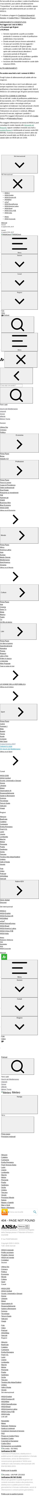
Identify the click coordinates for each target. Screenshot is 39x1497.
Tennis (2, 734)
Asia (1, 552)
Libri (2, 631)
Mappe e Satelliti (7, 1202)
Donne (2, 783)
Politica (3, 432)
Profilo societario (7, 1252)
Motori (2, 788)
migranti (3, 411)
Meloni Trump (5, 419)
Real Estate (4, 490)
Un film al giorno (6, 622)
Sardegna (3, 849)
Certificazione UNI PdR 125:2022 (11, 1477)
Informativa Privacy (28, 18)
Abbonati (4, 223)
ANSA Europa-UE (10, 197)
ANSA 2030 (4, 508)
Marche (3, 839)
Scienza (3, 798)
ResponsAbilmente (7, 793)
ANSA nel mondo (7, 1257)
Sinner (2, 414)
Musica (2, 614)
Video (3, 313)
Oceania (3, 565)
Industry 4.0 (4, 459)
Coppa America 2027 (8, 744)
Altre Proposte (5, 663)
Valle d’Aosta (5, 862)
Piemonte (3, 844)
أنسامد (7, 202)
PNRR (2, 500)
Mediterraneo (5, 560)
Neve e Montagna (7, 1207)
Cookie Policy (14, 18)
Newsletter (3, 944)
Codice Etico (6, 1443)
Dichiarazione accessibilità (11, 1446)
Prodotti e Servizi (7, 1255)
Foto (2, 311)
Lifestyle (3, 786)
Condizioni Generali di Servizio (12, 1431)
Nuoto (2, 736)
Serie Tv (3, 609)
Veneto (2, 864)
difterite (2, 416)
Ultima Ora (4, 427)
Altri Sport (3, 741)
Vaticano (3, 806)
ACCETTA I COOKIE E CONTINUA (13, 96)
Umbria (2, 859)
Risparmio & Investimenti (9, 493)
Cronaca (3, 430)
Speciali (3, 879)
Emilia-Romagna (6, 827)
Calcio (2, 724)
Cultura (4, 592)
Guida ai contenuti (8, 1428)
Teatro (2, 617)
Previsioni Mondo (7, 1197)
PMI (1, 495)
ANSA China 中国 (10, 210)
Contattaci (5, 1260)
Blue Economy (5, 505)
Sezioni (19, 255)
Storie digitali (5, 900)
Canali (19, 274)
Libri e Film (4, 656)
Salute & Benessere (7, 796)
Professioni (19, 461)
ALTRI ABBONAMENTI (8, 68)
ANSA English (9, 195)
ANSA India (8, 213)
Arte (1, 604)
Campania (4, 824)
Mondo (3, 535)
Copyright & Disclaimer (9, 1441)
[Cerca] (17, 324)
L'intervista (4, 661)
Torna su (21, 1226)
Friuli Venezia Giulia (8, 1165)
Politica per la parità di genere (12, 1494)
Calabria (3, 822)
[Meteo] (4, 1212)
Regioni (19, 292)
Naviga (19, 1097)
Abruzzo (3, 817)
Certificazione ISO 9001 (8, 1451)
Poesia (2, 651)
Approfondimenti (6, 646)
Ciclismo (3, 739)
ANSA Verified (5, 778)
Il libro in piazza (6, 658)
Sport (3, 712)
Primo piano (5, 1134)
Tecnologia (4, 801)
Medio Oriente (5, 557)
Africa (2, 547)
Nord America (5, 562)
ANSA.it (7, 193)
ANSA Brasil (8, 208)
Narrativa (3, 648)
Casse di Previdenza (7, 485)
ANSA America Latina (12, 206)
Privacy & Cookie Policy (10, 1436)
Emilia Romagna (7, 1162)
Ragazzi (3, 653)
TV (1, 619)
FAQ (1, 942)
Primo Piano (4, 454)
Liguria (2, 834)
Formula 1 (3, 726)
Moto (2, 729)
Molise (2, 842)
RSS (1, 946)
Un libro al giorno (6, 643)
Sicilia (2, 852)
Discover (3, 902)
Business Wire (5, 503)
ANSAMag (4, 876)
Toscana (3, 854)
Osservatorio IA (5, 791)
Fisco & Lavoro (5, 483)
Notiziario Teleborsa (6, 940)
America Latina (5, 550)
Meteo (7, 217)
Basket (2, 731)
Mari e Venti (5, 1205)
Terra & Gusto (5, 803)
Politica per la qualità (9, 1470)
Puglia (2, 847)
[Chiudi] (20, 359)
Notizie (3, 1200)
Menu (19, 252)
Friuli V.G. (3, 829)
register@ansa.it (6, 130)
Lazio (2, 832)
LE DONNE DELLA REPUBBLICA (13, 684)
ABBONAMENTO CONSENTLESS (13, 22)
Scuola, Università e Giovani (10, 781)
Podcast (3, 874)
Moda (2, 612)
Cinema (3, 607)
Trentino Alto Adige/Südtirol (10, 857)
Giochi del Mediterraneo (9, 409)
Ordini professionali (7, 488)
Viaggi (2, 808)
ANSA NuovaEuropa (11, 204)
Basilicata (3, 819)
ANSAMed (8, 199)
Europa (2, 555)
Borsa (2, 456)
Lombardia (4, 837)
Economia (19, 435)
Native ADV (19, 881)
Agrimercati (4, 498)
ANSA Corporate (10, 219)
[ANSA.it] (2, 359)
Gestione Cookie (7, 1438)
